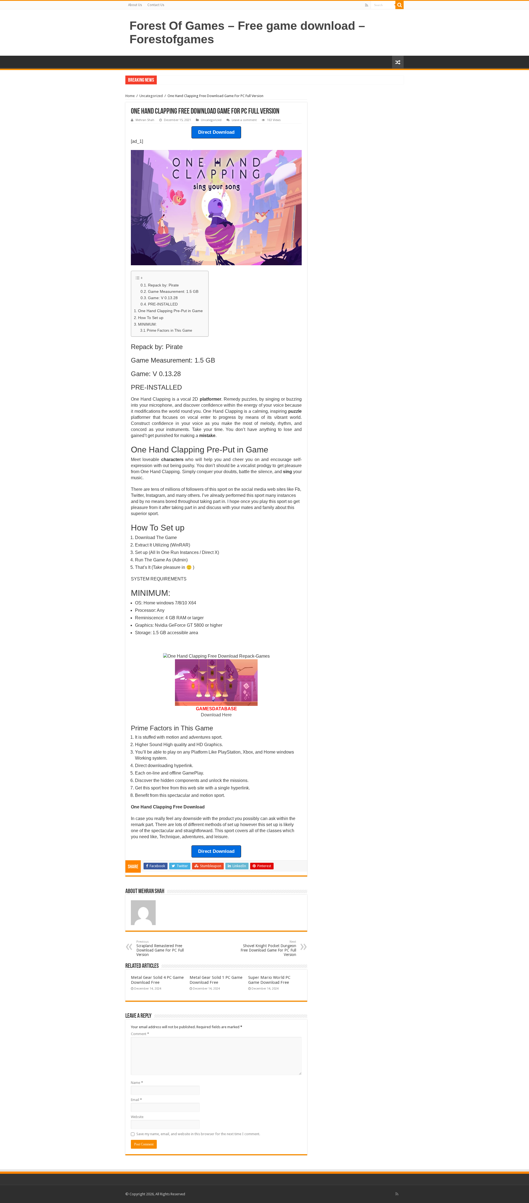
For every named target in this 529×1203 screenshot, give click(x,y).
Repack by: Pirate (163, 285)
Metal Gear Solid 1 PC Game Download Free (216, 980)
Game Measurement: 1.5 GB (173, 292)
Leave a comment (244, 120)
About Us (135, 5)
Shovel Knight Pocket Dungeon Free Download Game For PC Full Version (268, 948)
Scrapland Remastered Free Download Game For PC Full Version (160, 948)
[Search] (399, 5)
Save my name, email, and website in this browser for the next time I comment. (198, 1134)
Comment (140, 1034)
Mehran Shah (145, 120)
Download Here (216, 714)
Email (136, 1100)
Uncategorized (151, 96)
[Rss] (367, 5)
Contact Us (155, 5)
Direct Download (216, 132)
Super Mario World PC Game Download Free (269, 980)
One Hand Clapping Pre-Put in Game (170, 311)
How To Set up (150, 317)
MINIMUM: (147, 324)
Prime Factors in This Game (169, 330)
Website (137, 1117)
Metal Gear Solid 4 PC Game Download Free (157, 980)
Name (137, 1083)
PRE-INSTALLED (163, 304)
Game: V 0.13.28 (163, 298)
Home (130, 96)
